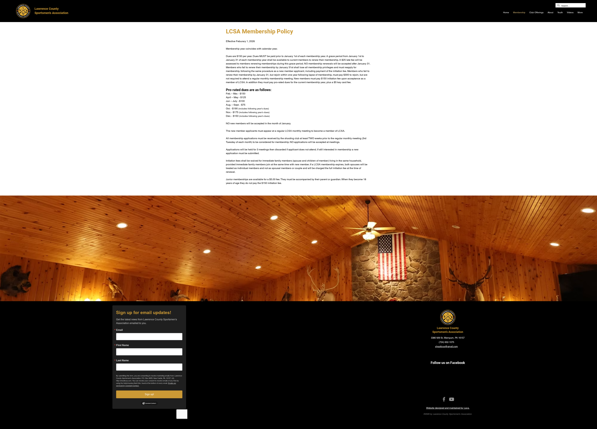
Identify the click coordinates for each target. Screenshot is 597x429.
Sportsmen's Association (447, 331)
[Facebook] (444, 399)
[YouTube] (452, 399)
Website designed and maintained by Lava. (448, 408)
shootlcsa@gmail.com (446, 346)
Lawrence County (448, 328)
